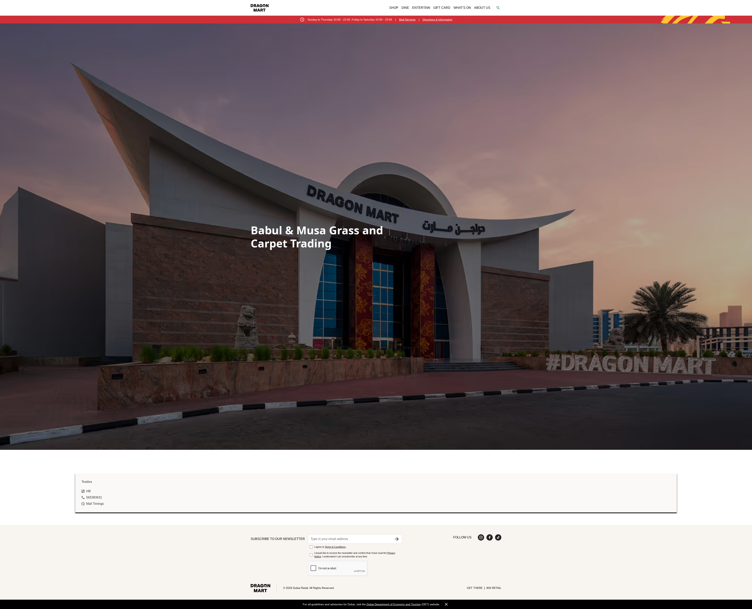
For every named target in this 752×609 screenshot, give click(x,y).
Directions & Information (437, 19)
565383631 (94, 497)
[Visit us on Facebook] (489, 537)
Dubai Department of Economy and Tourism (394, 604)
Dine (405, 7)
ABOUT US (482, 7)
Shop (393, 7)
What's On (462, 7)
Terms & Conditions (335, 547)
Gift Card (441, 7)
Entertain (421, 7)
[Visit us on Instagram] (481, 537)
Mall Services (407, 19)
